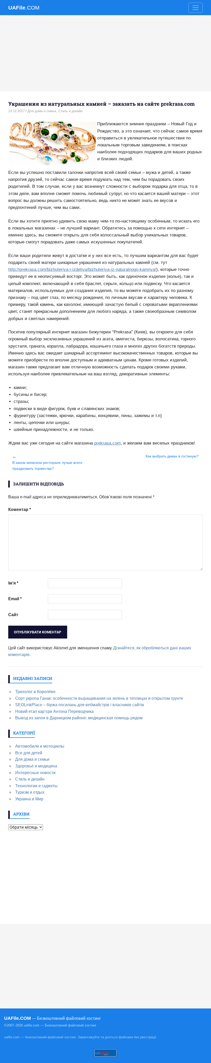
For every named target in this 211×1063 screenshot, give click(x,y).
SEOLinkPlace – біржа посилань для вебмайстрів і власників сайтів (79, 705)
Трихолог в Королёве (35, 691)
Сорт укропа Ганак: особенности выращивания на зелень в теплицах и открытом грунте (99, 698)
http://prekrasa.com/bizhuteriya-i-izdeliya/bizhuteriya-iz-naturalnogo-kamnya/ (82, 269)
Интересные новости (35, 772)
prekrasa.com (107, 443)
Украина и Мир (29, 799)
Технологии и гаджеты (36, 786)
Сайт (13, 615)
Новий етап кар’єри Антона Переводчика (54, 711)
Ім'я (13, 583)
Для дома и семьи (42, 111)
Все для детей (28, 753)
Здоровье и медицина (36, 766)
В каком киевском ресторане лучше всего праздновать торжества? (47, 465)
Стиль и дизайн (70, 111)
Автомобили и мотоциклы (39, 746)
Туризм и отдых (30, 792)
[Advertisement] (105, 53)
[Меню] (195, 8)
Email (15, 599)
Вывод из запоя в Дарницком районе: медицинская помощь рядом (79, 718)
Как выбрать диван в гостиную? (172, 456)
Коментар (19, 509)
